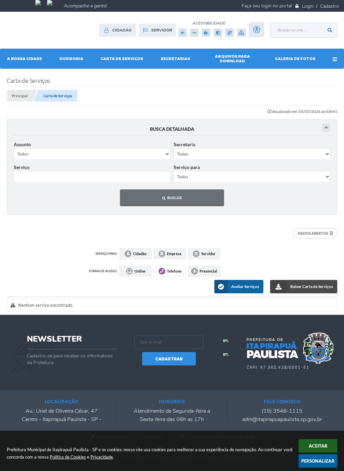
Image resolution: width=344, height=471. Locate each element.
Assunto (22, 144)
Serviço (22, 167)
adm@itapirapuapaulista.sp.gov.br (282, 419)
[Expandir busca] (326, 127)
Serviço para (187, 167)
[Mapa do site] (241, 32)
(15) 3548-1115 (282, 411)
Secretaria (184, 144)
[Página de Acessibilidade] (256, 32)
